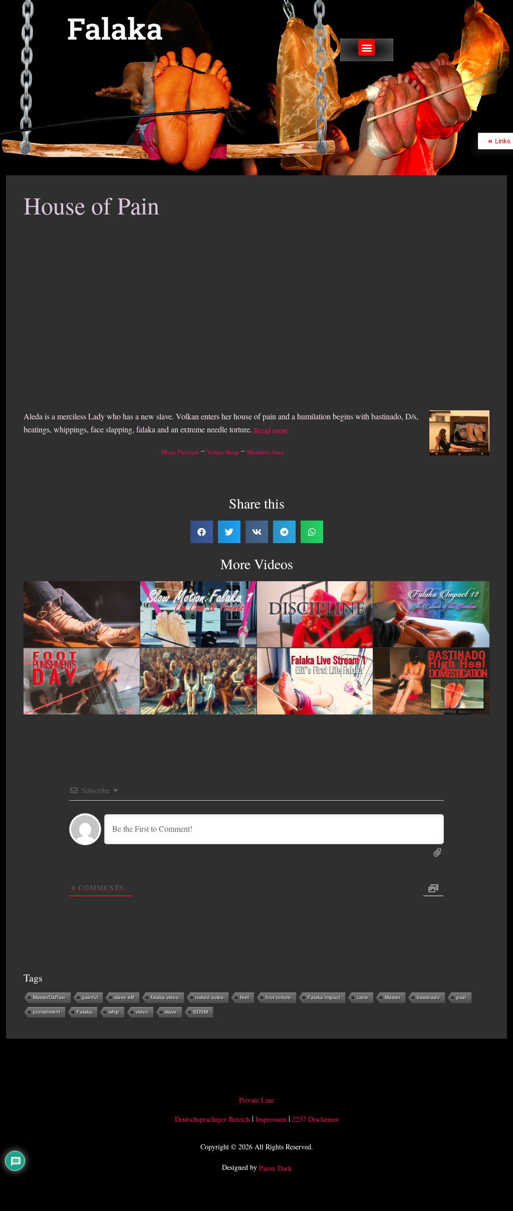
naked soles (209, 997)
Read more (271, 430)
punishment (46, 1012)
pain (461, 997)
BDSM (200, 1012)
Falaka (115, 28)
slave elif (124, 997)
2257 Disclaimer (315, 1119)
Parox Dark (275, 1168)
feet (244, 997)
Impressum (271, 1119)
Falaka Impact (324, 997)
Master (392, 997)
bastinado (428, 997)
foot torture (278, 997)
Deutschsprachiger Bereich (212, 1119)
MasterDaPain (49, 997)
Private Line (256, 1100)
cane (362, 997)
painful (90, 997)
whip (114, 1012)
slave (171, 1012)
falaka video (165, 997)
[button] (366, 47)
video (142, 1012)
